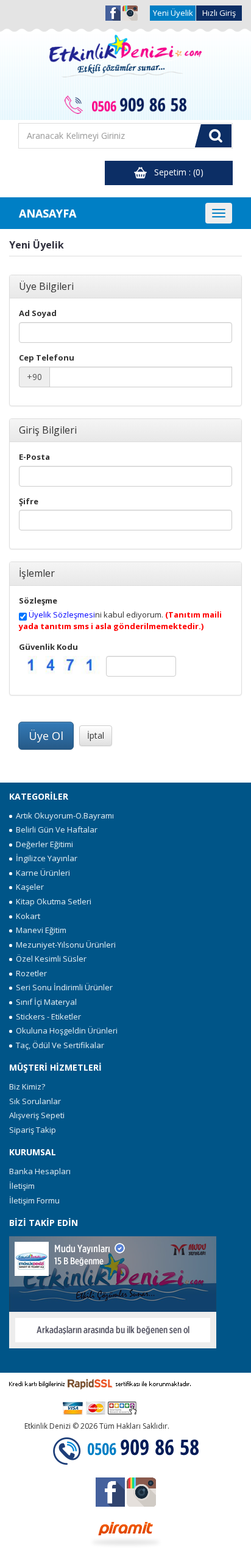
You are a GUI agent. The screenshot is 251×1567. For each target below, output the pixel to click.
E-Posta (34, 456)
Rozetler (29, 973)
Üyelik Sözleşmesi (62, 614)
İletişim (22, 1185)
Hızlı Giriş (219, 12)
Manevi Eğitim (39, 929)
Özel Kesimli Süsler (49, 958)
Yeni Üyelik (173, 12)
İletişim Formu (34, 1200)
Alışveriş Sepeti (37, 1115)
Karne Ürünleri (41, 872)
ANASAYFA (47, 213)
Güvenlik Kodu (48, 646)
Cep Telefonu (46, 357)
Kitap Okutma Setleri (51, 901)
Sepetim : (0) (175, 172)
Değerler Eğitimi (42, 844)
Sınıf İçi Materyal (44, 1001)
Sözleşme (38, 600)
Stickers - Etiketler (46, 1016)
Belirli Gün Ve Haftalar (54, 829)
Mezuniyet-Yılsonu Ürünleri (64, 944)
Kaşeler (28, 886)
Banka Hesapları (40, 1171)
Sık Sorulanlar (35, 1101)
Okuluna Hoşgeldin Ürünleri (65, 1030)
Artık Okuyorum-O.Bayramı (63, 815)
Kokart (26, 915)
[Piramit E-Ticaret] (125, 1532)
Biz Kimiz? (27, 1086)
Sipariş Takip (32, 1129)
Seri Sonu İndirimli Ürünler (62, 987)
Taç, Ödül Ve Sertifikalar (58, 1045)
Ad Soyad (38, 313)
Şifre (28, 501)
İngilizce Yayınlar (44, 858)
